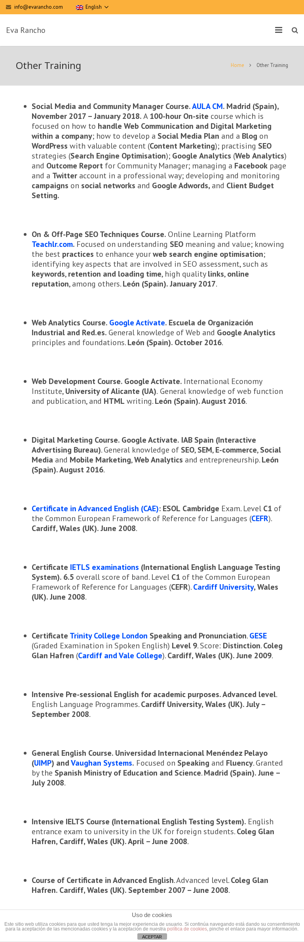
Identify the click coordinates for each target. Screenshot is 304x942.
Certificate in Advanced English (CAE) (95, 508)
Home (237, 65)
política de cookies (187, 929)
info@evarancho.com (38, 7)
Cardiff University (223, 587)
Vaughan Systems (101, 763)
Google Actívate (137, 322)
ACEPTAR (152, 936)
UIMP (42, 763)
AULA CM (207, 106)
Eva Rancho (26, 30)
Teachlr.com (52, 244)
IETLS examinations (104, 567)
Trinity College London (109, 636)
